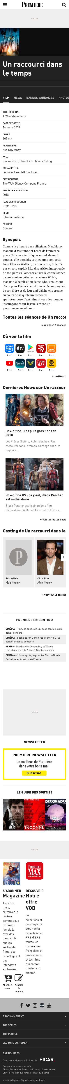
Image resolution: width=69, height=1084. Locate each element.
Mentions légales (11, 1080)
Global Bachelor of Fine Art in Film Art (21, 1069)
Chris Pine (26, 161)
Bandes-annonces (40, 98)
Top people (10, 1033)
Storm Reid (10, 161)
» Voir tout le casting (54, 594)
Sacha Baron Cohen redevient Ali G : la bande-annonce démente (33, 639)
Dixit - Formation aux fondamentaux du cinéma (26, 1072)
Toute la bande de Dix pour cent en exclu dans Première (34, 630)
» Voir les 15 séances (53, 325)
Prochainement (13, 1016)
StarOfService (48, 1069)
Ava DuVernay (12, 150)
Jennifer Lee (11, 172)
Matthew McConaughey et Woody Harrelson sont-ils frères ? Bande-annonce (30, 648)
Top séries (9, 1025)
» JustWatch (59, 376)
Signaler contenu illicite (33, 1080)
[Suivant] (63, 557)
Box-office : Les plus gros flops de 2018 (31, 433)
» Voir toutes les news (53, 519)
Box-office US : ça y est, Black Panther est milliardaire (34, 497)
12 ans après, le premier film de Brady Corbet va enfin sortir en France (33, 657)
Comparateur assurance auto (17, 1066)
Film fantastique (13, 217)
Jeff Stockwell (29, 172)
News (18, 98)
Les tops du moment (16, 1042)
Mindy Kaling (43, 161)
